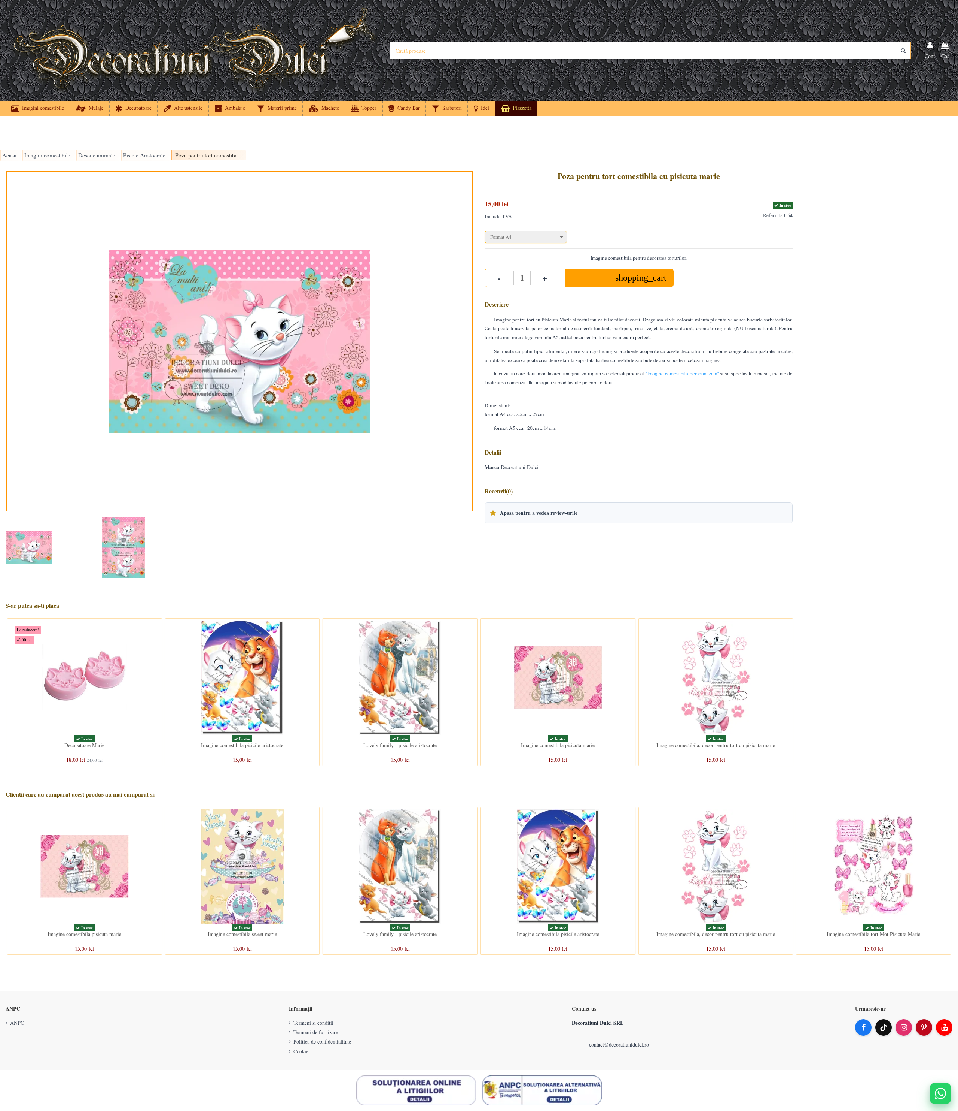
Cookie (300, 1051)
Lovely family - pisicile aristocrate (400, 745)
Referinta (772, 215)
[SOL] (416, 1090)
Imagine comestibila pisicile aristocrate (242, 745)
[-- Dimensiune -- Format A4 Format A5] (639, 235)
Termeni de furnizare (315, 1032)
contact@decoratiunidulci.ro (619, 1044)
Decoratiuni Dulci (520, 467)
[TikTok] (883, 1027)
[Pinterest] (924, 1027)
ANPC (17, 1022)
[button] (481, 108)
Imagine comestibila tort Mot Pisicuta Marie (873, 934)
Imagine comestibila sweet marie (242, 934)
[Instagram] (904, 1027)
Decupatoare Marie (84, 745)
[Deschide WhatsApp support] (940, 1093)
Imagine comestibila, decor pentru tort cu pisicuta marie (715, 745)
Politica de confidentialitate (322, 1041)
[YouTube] (944, 1027)
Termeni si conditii (313, 1022)
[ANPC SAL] (542, 1090)
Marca (492, 467)
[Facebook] (863, 1027)
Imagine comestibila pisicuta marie (558, 745)
